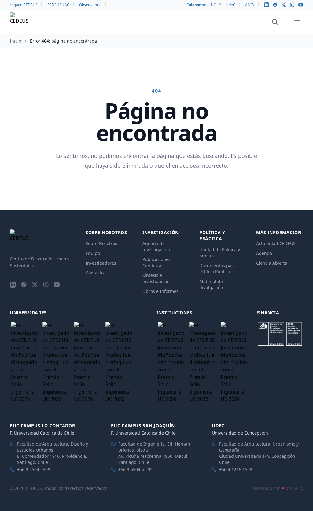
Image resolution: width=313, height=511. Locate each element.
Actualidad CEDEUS (276, 243)
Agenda (264, 253)
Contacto (95, 273)
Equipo (93, 253)
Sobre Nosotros (101, 243)
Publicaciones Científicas (156, 262)
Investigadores (101, 263)
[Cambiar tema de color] (283, 22)
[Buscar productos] (275, 22)
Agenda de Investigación (156, 246)
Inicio (15, 41)
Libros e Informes (160, 291)
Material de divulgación (211, 284)
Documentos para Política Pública (217, 268)
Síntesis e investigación (156, 278)
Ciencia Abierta (271, 263)
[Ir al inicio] (19, 22)
